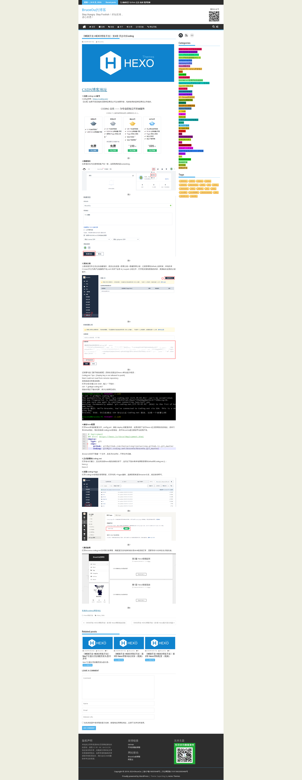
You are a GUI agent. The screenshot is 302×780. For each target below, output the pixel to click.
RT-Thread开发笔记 (187, 97)
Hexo (99, 615)
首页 (93, 27)
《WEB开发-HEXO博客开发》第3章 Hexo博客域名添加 (105, 623)
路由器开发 (183, 162)
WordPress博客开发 (187, 105)
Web (103, 615)
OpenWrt (193, 196)
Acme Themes (174, 776)
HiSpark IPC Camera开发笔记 (190, 69)
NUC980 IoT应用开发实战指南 (191, 80)
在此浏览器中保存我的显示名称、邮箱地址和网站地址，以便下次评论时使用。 (115, 722)
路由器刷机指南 (185, 159)
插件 (180, 134)
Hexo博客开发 (88, 615)
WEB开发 (182, 103)
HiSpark (200, 188)
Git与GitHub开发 (185, 60)
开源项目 (182, 131)
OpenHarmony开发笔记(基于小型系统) (194, 83)
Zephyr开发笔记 (185, 108)
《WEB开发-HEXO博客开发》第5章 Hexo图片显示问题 (152, 623)
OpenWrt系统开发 (186, 86)
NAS (216, 192)
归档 (103, 27)
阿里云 (130, 759)
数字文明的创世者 (186, 137)
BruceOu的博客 (94, 10)
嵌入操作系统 (184, 128)
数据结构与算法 (185, 139)
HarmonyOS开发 (185, 63)
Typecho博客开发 (186, 100)
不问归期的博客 (134, 747)
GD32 (202, 184)
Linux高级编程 (184, 77)
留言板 (141, 27)
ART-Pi (192, 181)
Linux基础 (182, 74)
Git (209, 184)
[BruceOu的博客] (84, 26)
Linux (181, 72)
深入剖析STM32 (185, 145)
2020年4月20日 (89, 651)
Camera (200, 181)
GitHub (215, 184)
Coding (208, 181)
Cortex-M (183, 184)
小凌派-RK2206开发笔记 (188, 120)
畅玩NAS (182, 154)
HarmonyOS (184, 188)
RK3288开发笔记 (185, 91)
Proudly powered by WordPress (135, 776)
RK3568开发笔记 (185, 94)
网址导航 (153, 27)
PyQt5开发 (183, 89)
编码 (180, 156)
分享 (130, 27)
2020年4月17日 (120, 651)
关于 (121, 27)
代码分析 (182, 117)
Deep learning (193, 184)
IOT (207, 188)
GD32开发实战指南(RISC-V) (190, 57)
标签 (112, 27)
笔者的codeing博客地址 (91, 610)
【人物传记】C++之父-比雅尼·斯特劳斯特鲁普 (137, 2)
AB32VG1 (183, 181)
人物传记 (182, 114)
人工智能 (182, 111)
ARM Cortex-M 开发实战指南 (190, 49)
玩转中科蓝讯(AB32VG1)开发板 (191, 151)
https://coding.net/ (100, 99)
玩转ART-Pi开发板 (186, 148)
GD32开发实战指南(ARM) (189, 55)
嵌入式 (181, 122)
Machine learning (206, 192)
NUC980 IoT (184, 196)
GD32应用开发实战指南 (188, 52)
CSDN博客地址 (94, 90)
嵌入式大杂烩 (184, 125)
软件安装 (182, 165)
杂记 (180, 142)
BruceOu (101, 42)
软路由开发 (183, 168)
